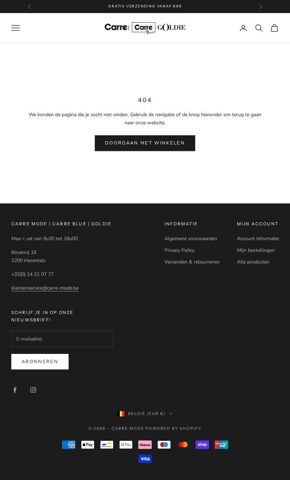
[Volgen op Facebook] (14, 389)
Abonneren (40, 361)
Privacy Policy (179, 250)
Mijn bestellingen (256, 250)
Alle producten (253, 262)
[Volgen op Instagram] (33, 389)
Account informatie (258, 238)
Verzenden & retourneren (192, 262)
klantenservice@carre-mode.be (45, 288)
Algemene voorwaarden (190, 238)
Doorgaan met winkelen (145, 143)
